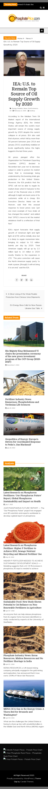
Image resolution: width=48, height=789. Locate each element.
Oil (10, 111)
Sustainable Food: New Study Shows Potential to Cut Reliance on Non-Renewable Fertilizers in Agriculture (22, 605)
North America (33, 108)
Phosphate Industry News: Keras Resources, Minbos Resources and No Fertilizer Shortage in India (23, 658)
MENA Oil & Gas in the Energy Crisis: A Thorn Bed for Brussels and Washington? (23, 712)
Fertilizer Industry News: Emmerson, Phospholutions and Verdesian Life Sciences (22, 402)
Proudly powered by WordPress (20, 778)
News (25, 108)
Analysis (9, 463)
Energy (14, 108)
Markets (20, 108)
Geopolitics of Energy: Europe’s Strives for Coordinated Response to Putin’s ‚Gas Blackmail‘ (23, 442)
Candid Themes (27, 781)
